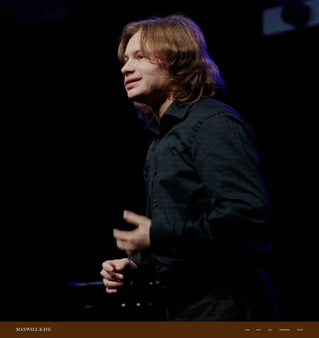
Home (247, 330)
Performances (284, 330)
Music (270, 330)
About (258, 330)
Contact (300, 330)
